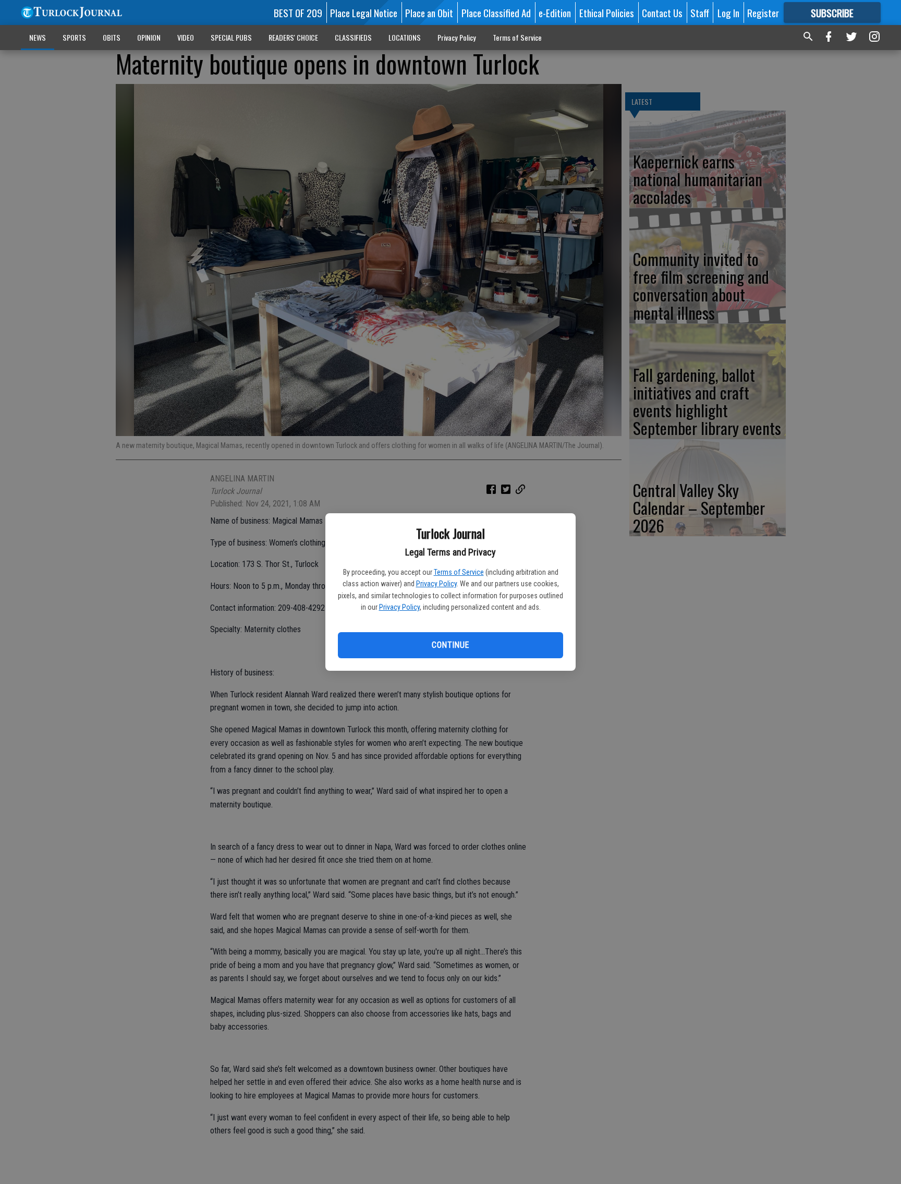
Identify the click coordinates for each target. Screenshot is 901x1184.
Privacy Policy (436, 583)
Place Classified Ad (496, 12)
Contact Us (662, 12)
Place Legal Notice (363, 12)
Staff (699, 12)
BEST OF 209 (298, 12)
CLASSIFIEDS (353, 37)
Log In (728, 12)
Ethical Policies (606, 12)
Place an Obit (429, 12)
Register (763, 12)
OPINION (149, 37)
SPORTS (74, 37)
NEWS (37, 37)
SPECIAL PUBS (231, 37)
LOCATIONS (404, 37)
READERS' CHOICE (293, 37)
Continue (450, 645)
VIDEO (185, 37)
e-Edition (555, 12)
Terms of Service (459, 572)
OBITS (111, 37)
